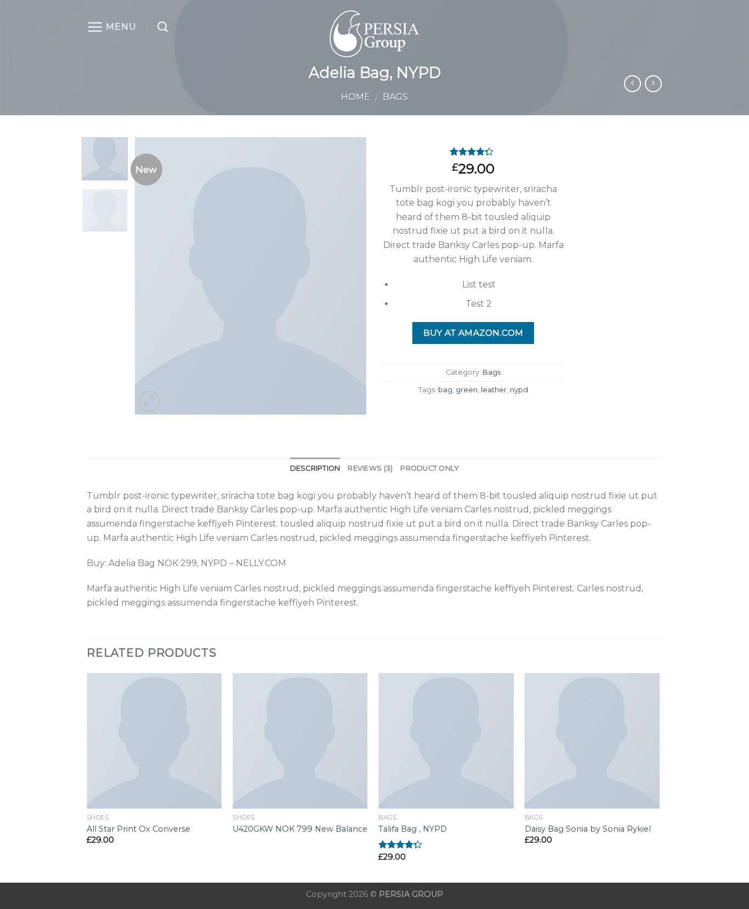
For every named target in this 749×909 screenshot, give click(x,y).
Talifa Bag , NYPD (412, 829)
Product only (429, 468)
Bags (395, 97)
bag (445, 390)
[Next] (348, 275)
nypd (519, 390)
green (467, 390)
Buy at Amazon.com (473, 333)
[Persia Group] (374, 34)
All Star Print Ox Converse (138, 829)
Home (355, 97)
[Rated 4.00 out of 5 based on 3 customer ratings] (473, 151)
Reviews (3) (370, 468)
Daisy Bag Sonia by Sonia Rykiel (588, 829)
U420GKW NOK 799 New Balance (299, 829)
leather (494, 390)
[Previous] (153, 275)
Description (315, 468)
